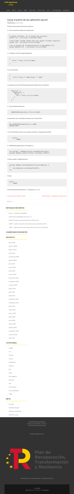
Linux (10, 373)
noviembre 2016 (14, 331)
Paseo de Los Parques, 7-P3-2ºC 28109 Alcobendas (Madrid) (37, 423)
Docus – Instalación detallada (18, 213)
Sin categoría (13, 376)
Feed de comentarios (15, 411)
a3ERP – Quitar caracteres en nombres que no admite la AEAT (28, 224)
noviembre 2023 (14, 281)
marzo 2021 (12, 313)
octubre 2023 (13, 285)
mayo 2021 (12, 310)
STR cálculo (41, 10)
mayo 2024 (12, 267)
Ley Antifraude (56, 10)
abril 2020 (12, 320)
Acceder (11, 404)
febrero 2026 (13, 246)
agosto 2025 (13, 249)
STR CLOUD (32, 10)
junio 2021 (12, 306)
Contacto (66, 10)
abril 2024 (12, 271)
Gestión (11, 366)
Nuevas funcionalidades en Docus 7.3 (20, 217)
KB (48, 10)
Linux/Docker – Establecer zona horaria (55, 196)
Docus (20, 10)
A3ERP (25, 10)
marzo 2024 (12, 274)
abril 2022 (12, 295)
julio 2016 (12, 338)
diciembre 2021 (14, 299)
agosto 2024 (13, 260)
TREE (13, 10)
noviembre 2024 (14, 257)
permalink (37, 189)
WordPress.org (13, 415)
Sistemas (11, 380)
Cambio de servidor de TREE (15, 196)
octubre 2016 (13, 334)
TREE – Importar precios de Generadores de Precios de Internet (28, 227)
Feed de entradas (14, 407)
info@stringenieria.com (37, 434)
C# (26, 189)
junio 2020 (12, 317)
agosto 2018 (13, 327)
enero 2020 (12, 324)
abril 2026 (12, 242)
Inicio (8, 10)
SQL (10, 383)
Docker (11, 355)
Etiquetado (12, 362)
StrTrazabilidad (13, 390)
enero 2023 (12, 288)
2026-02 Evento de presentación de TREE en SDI (24, 220)
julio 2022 (12, 292)
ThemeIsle (45, 490)
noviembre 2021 (14, 302)
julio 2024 (12, 264)
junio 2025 (12, 253)
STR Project (12, 387)
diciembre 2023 (14, 278)
